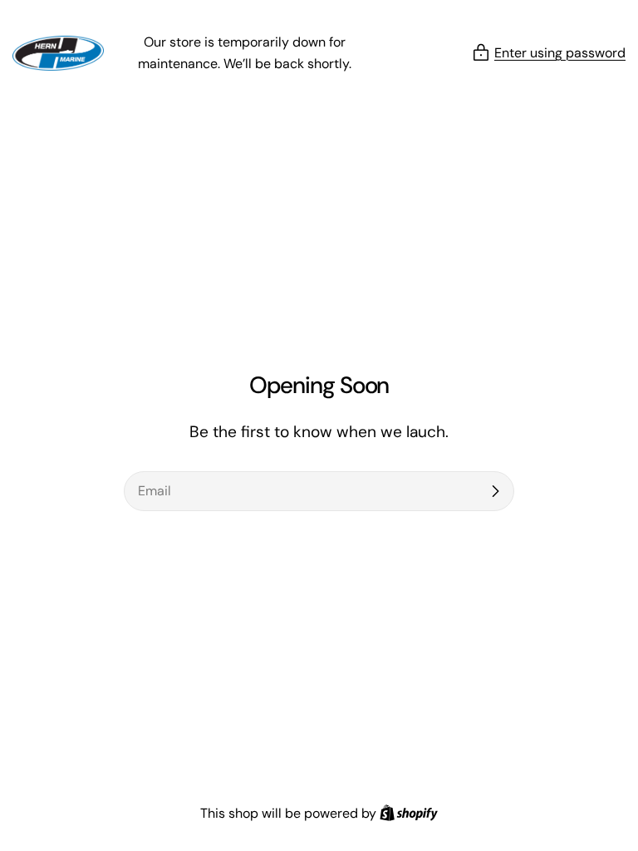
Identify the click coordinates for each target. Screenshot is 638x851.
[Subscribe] (495, 491)
